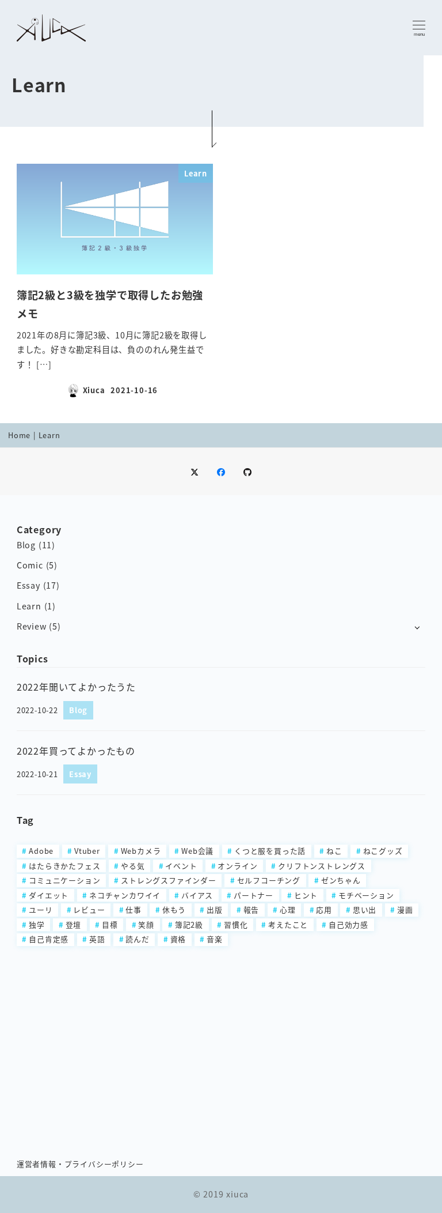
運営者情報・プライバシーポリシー (80, 1163)
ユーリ (40, 909)
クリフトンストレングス (321, 865)
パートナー (253, 895)
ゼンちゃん (341, 880)
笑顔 (146, 924)
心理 (288, 909)
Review (32, 626)
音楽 (215, 938)
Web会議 (197, 850)
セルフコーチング (268, 880)
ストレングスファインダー (168, 880)
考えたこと (288, 924)
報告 (251, 909)
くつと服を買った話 (270, 850)
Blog (26, 545)
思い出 (364, 909)
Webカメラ (141, 850)
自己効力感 (348, 924)
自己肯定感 (48, 938)
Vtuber (87, 850)
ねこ (334, 850)
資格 (178, 938)
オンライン (237, 865)
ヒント (306, 895)
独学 (37, 924)
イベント (181, 865)
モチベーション (366, 895)
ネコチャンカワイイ (125, 895)
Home (19, 435)
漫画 (405, 909)
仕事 (133, 909)
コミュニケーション (64, 880)
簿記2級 (189, 924)
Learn (29, 606)
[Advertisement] (221, 1045)
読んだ (137, 938)
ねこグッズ (383, 850)
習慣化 (235, 924)
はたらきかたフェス (64, 865)
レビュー (89, 909)
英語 (97, 938)
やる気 (132, 865)
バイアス (197, 895)
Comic (30, 565)
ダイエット (48, 895)
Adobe (41, 850)
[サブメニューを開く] (417, 627)
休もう (174, 909)
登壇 (74, 924)
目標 (110, 924)
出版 (215, 909)
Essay (28, 585)
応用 (324, 909)
